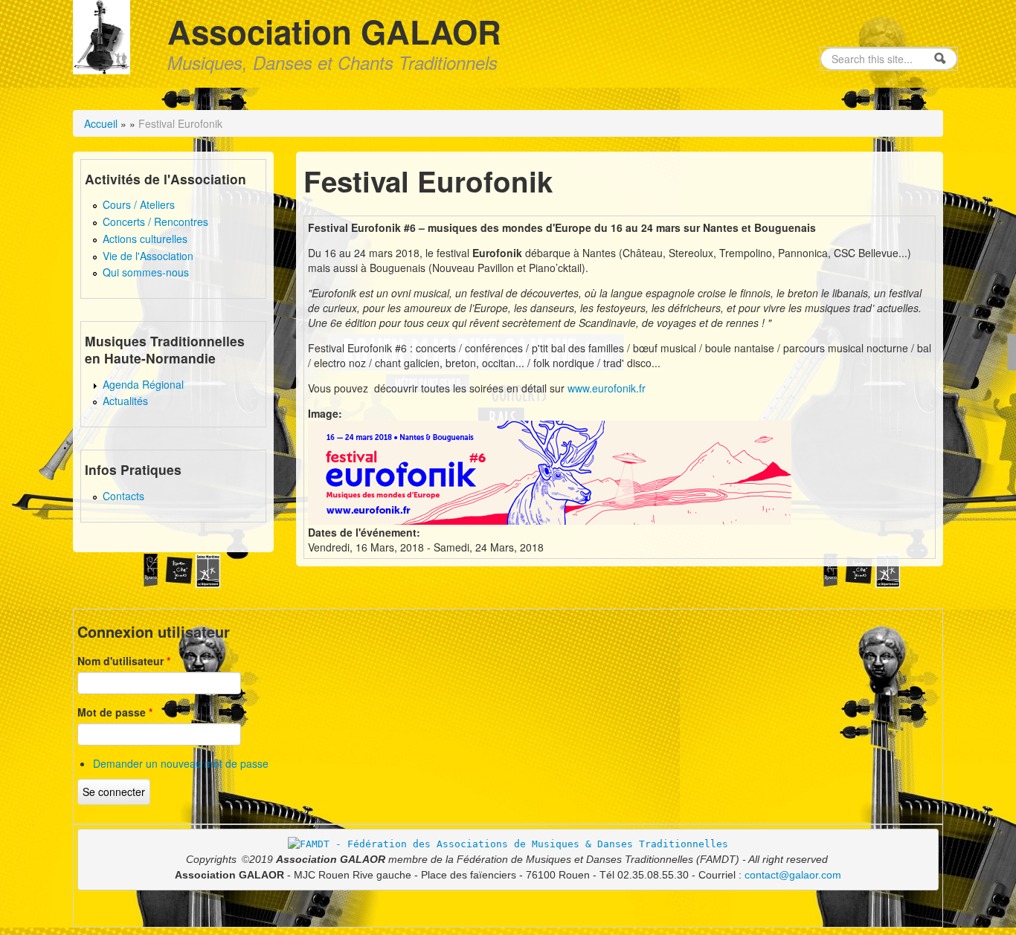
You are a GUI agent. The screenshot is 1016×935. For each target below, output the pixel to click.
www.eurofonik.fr (607, 388)
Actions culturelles (145, 238)
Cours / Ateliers (139, 204)
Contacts (123, 495)
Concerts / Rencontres (155, 221)
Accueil (101, 123)
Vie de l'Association (148, 255)
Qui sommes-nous (146, 272)
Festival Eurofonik (180, 123)
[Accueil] (101, 35)
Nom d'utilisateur (123, 660)
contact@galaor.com (793, 875)
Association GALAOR (334, 31)
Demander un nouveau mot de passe (181, 763)
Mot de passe (114, 712)
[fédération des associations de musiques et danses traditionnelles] (508, 843)
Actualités (125, 400)
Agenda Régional (143, 384)
